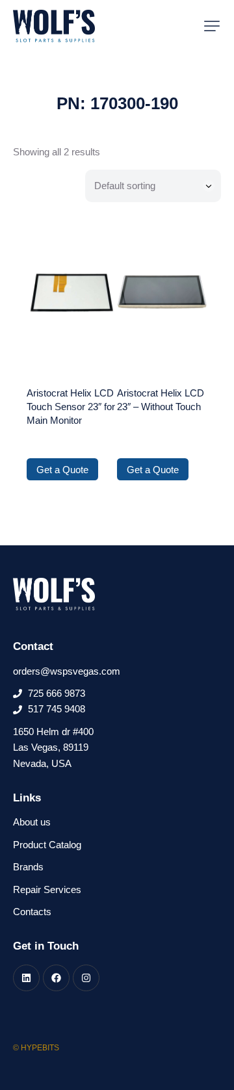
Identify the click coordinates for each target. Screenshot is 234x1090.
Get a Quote (62, 469)
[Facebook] (56, 978)
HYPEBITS (40, 1047)
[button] (212, 26)
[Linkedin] (26, 978)
